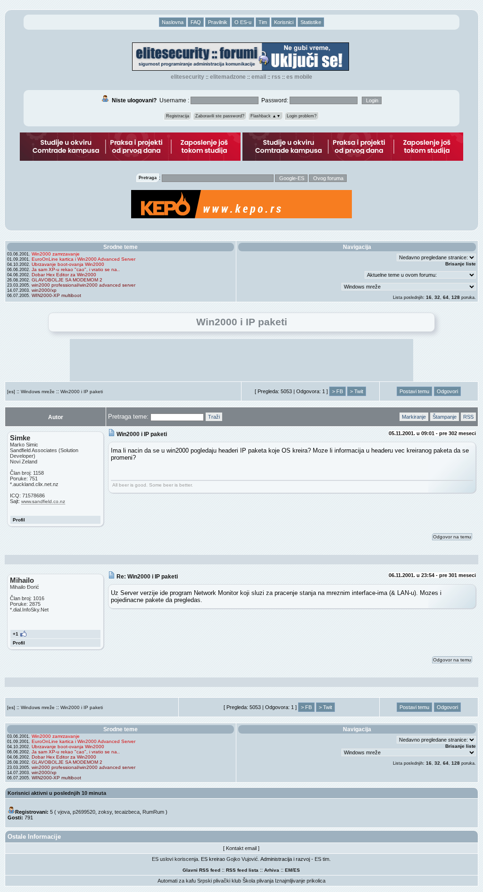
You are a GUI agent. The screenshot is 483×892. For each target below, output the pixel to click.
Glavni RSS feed (201, 870)
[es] (11, 391)
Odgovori (447, 391)
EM (288, 870)
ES (296, 870)
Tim (262, 22)
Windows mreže (38, 391)
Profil (19, 519)
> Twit (356, 391)
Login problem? (301, 116)
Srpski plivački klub (219, 881)
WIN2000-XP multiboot (56, 295)
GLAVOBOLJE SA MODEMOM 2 (67, 279)
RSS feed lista (242, 870)
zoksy (105, 812)
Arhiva (271, 870)
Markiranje (414, 417)
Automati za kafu (177, 881)
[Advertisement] (241, 360)
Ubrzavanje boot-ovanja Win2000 (68, 264)
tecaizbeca (127, 812)
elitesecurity (187, 77)
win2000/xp (44, 290)
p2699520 (84, 812)
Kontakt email (241, 848)
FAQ (196, 22)
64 (446, 297)
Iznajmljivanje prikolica (300, 881)
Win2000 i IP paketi (81, 391)
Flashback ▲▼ (265, 116)
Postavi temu (414, 391)
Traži (214, 417)
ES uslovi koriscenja (175, 859)
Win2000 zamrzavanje (56, 253)
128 (455, 297)
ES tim (322, 859)
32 (437, 297)
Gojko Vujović (242, 859)
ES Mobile (299, 77)
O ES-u (242, 22)
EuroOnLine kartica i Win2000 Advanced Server (83, 259)
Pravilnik (217, 22)
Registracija (177, 116)
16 (429, 297)
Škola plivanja (258, 881)
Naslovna (172, 22)
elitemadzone (228, 77)
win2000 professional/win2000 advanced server (83, 285)
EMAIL (258, 77)
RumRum (153, 812)
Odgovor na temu (452, 536)
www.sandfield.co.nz (43, 501)
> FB (337, 391)
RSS (276, 77)
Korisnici (283, 22)
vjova (64, 812)
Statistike (310, 22)
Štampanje (445, 417)
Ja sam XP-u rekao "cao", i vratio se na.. (76, 269)
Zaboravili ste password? (219, 116)
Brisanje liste (460, 263)
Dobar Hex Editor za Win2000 (64, 274)
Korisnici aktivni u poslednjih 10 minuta (57, 793)
